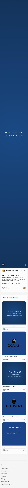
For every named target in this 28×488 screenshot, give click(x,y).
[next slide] (25, 265)
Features (3, 476)
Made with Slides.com (12, 270)
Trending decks (5, 471)
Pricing (3, 479)
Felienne (7, 288)
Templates (4, 473)
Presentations (4, 468)
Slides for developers (6, 484)
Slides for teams (5, 481)
